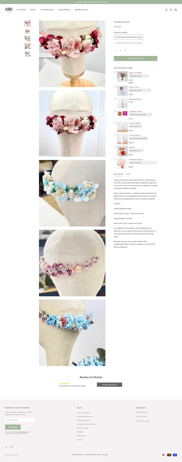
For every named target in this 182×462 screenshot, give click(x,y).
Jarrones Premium (135, 135)
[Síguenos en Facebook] (6, 447)
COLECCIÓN (21, 10)
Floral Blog (80, 432)
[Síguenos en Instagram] (12, 447)
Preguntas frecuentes (83, 420)
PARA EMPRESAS (64, 10)
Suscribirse (13, 427)
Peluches (131, 147)
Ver (122, 81)
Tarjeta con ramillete (135, 73)
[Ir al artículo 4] (28, 46)
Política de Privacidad (22, 432)
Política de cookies (96, 454)
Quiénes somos (81, 436)
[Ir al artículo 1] (28, 23)
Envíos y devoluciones (83, 412)
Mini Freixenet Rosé (135, 99)
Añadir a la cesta (135, 58)
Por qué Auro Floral (82, 428)
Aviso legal (104, 454)
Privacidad (87, 454)
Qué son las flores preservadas (86, 424)
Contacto (79, 439)
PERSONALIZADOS (81, 10)
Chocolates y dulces (135, 111)
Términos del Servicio (77, 454)
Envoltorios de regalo (135, 159)
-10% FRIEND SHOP (47, 10)
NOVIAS (32, 10)
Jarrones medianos (135, 123)
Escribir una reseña (109, 385)
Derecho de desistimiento (84, 416)
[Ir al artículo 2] (28, 31)
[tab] (118, 174)
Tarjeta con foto (134, 87)
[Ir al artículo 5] (28, 54)
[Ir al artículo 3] (28, 39)
